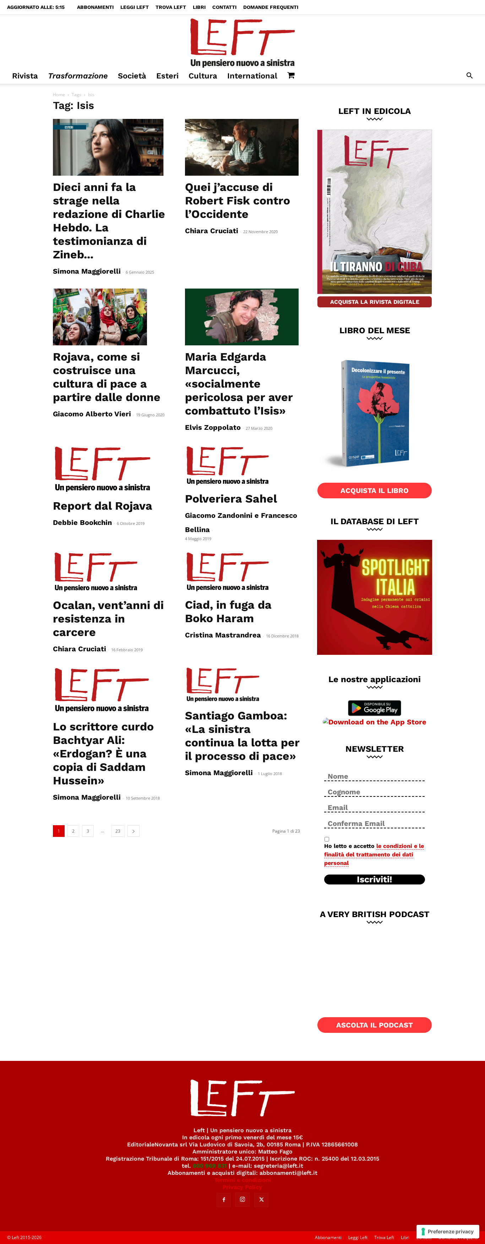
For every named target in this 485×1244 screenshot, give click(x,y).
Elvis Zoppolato (213, 427)
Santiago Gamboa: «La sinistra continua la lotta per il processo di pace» (242, 736)
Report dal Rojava (102, 506)
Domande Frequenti (270, 7)
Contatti (224, 7)
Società (132, 75)
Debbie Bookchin (82, 522)
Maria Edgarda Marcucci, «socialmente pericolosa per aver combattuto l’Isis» (239, 383)
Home (59, 95)
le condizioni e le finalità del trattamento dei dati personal (374, 854)
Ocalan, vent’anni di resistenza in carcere (108, 618)
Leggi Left (134, 7)
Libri (199, 7)
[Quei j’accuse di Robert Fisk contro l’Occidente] (242, 147)
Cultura (203, 75)
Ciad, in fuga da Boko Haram (228, 611)
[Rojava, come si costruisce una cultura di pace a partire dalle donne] (110, 317)
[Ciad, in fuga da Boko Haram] (242, 572)
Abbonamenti (95, 7)
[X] (261, 1200)
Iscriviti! (374, 879)
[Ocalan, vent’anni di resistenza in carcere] (110, 572)
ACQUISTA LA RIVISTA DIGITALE (374, 301)
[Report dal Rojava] (110, 469)
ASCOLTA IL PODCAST (374, 1025)
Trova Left (171, 7)
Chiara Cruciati (211, 230)
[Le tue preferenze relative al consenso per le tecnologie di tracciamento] (447, 1231)
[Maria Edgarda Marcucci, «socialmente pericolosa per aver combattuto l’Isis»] (242, 317)
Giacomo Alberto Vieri (92, 414)
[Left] (242, 41)
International (252, 75)
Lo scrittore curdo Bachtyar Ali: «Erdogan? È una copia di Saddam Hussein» (103, 753)
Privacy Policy (242, 1187)
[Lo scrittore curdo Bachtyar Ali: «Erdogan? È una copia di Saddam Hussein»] (110, 690)
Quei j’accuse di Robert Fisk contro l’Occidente (237, 200)
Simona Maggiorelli (87, 271)
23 (117, 831)
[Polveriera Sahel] (242, 466)
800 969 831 (210, 1165)
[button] (469, 76)
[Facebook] (224, 1200)
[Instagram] (242, 1200)
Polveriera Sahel (231, 498)
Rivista (25, 75)
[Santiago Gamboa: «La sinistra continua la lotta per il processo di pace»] (242, 685)
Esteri (167, 75)
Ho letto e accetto (374, 854)
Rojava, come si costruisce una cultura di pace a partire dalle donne (106, 377)
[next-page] (133, 831)
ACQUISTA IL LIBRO (374, 490)
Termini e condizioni (242, 1180)
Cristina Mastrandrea (223, 635)
